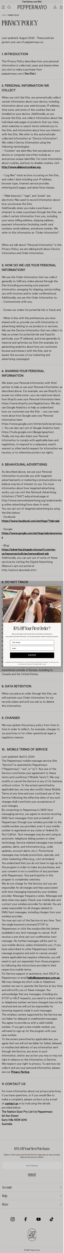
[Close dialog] (58, 588)
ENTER (31, 655)
